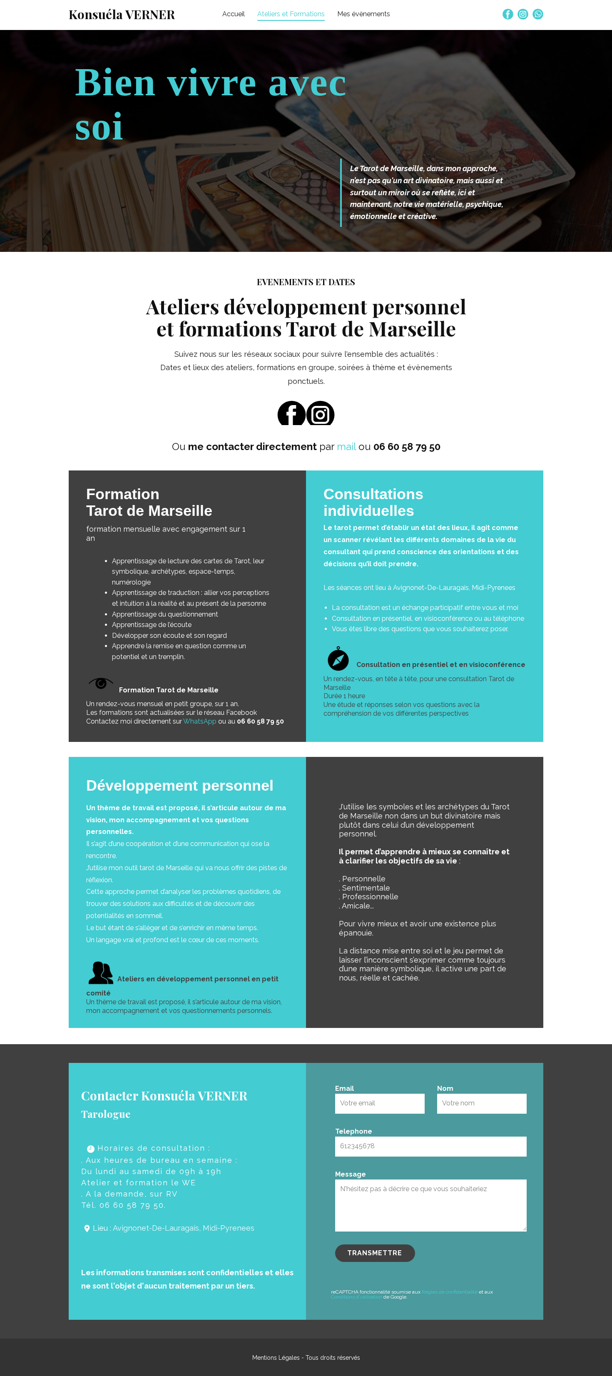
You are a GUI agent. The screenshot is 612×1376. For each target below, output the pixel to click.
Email (344, 1088)
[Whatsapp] (537, 14)
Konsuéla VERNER (122, 14)
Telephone (353, 1131)
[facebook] (508, 14)
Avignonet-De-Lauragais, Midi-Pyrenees (183, 1228)
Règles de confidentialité (450, 1291)
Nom (445, 1088)
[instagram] (522, 14)
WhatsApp (199, 721)
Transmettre (374, 1253)
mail (346, 446)
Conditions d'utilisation (356, 1296)
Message (350, 1174)
